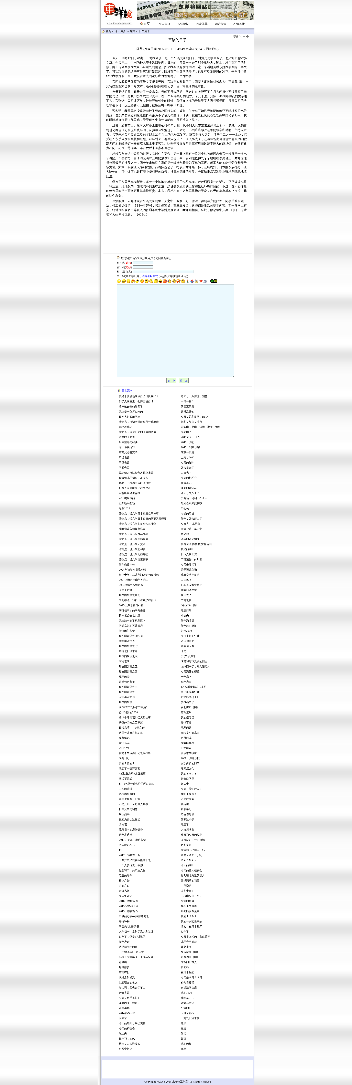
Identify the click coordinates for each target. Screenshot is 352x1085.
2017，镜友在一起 (130, 855)
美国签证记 (125, 896)
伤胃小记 (186, 483)
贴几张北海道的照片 (193, 875)
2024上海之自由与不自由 (133, 579)
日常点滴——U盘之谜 (132, 727)
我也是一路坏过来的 (131, 411)
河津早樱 (124, 1008)
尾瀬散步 (124, 967)
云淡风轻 (124, 890)
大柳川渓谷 (187, 829)
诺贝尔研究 (187, 641)
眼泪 (183, 1033)
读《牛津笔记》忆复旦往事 (135, 717)
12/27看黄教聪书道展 (193, 687)
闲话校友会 (187, 799)
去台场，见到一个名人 (194, 498)
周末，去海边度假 (129, 1043)
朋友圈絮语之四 (128, 671)
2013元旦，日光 (190, 437)
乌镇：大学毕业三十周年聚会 (136, 957)
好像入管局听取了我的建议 (135, 488)
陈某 (132, 31)
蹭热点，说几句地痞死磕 (133, 554)
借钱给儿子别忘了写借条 (133, 478)
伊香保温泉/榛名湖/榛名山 (196, 544)
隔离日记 (124, 758)
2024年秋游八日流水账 (132, 569)
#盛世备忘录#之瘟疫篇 (132, 773)
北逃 (183, 651)
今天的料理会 (127, 1028)
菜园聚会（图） (190, 952)
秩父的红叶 (187, 549)
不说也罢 (124, 457)
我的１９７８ (189, 773)
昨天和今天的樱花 (191, 834)
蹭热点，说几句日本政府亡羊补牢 (139, 513)
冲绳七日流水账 (128, 651)
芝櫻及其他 (187, 411)
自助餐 (185, 967)
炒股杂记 (186, 809)
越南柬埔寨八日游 (129, 799)
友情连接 (239, 23)
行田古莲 (124, 992)
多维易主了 (187, 702)
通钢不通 (186, 722)
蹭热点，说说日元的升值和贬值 (137, 432)
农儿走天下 (187, 890)
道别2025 (124, 508)
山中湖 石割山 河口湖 (131, 952)
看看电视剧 (187, 743)
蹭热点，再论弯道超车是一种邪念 (139, 421)
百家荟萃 (202, 23)
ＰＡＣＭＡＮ (189, 860)
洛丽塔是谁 (187, 814)
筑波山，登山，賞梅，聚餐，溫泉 (201, 427)
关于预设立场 (189, 569)
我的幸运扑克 (127, 641)
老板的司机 (187, 513)
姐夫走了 (186, 783)
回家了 (123, 1018)
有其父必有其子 (128, 452)
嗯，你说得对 (127, 447)
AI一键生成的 (127, 498)
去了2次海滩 (188, 656)
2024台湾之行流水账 (131, 585)
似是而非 (186, 738)
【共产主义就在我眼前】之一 (136, 860)
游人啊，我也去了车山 (132, 987)
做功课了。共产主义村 (132, 870)
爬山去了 (186, 595)
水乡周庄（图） (190, 957)
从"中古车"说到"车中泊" (133, 707)
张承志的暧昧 (189, 753)
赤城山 (123, 962)
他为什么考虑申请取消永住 (135, 483)
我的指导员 (187, 717)
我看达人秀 (187, 646)
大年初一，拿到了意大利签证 (136, 931)
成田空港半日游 (190, 574)
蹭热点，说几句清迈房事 (133, 559)
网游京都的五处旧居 (131, 625)
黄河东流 (124, 743)
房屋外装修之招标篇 (131, 732)
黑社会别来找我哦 (191, 503)
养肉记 (123, 824)
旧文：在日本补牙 (191, 926)
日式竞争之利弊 (128, 809)
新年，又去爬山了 (191, 518)
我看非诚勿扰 (189, 590)
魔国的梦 (124, 676)
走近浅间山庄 (189, 987)
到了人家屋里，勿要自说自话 (136, 401)
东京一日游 (187, 452)
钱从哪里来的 (127, 794)
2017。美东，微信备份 (132, 839)
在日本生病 (187, 972)
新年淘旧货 (187, 620)
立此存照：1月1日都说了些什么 (137, 600)
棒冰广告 (124, 880)
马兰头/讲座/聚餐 (129, 926)
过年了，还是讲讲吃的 (132, 936)
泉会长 (185, 508)
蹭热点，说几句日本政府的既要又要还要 (143, 518)
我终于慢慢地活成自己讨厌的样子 (139, 396)
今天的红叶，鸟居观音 (132, 1023)
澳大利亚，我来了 (129, 1003)
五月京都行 (187, 1013)
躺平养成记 (125, 427)
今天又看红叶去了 (191, 788)
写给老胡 (124, 661)
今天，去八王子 (190, 493)
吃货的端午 (125, 875)
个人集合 (164, 23)
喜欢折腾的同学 (190, 763)
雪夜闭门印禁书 (128, 630)
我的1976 (186, 992)
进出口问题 (187, 778)
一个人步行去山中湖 (131, 865)
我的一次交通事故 (191, 921)
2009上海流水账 (190, 758)
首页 (108, 31)
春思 (183, 1028)
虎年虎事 (186, 681)
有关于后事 (125, 590)
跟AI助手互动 (127, 503)
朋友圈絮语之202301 (131, 636)
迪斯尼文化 (187, 768)
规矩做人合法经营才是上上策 (136, 472)
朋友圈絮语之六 (128, 656)
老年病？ (186, 676)
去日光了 (186, 472)
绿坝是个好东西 (190, 732)
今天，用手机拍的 (129, 998)
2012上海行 (188, 442)
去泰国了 (186, 432)
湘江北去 (124, 748)
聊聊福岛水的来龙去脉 (132, 610)
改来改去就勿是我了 (131, 406)
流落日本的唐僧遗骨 (131, 829)
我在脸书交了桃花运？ (132, 620)
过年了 (185, 931)
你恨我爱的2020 (128, 712)
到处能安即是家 (190, 911)
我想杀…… (188, 998)
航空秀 (123, 1033)
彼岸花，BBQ (127, 1038)
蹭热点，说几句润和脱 (132, 549)
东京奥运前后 (127, 697)
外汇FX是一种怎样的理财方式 (136, 783)
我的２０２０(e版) (191, 855)
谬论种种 (124, 921)
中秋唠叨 (186, 885)
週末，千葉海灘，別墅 (194, 396)
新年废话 (124, 941)
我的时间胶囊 (127, 437)
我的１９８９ (189, 916)
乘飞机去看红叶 (190, 692)
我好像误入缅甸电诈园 (132, 529)
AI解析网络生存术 (129, 493)
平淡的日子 (187, 1008)
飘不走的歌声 (189, 906)
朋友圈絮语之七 (128, 646)
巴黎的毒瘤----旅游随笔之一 (135, 916)
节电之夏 (186, 600)
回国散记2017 (127, 845)
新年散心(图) (188, 625)
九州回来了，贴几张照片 (195, 666)
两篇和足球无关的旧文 (194, 661)
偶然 (183, 1048)
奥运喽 (185, 804)
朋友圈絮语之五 (128, 666)
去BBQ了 (186, 579)
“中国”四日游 (189, 605)
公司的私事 (187, 901)
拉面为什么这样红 (129, 819)
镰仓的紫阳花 (189, 488)
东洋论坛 (183, 23)
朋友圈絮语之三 (128, 687)
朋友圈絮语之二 (128, 692)
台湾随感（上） (190, 697)
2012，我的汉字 (190, 447)
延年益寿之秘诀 (128, 442)
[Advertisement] (177, 241)
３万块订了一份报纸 (193, 839)
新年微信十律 (127, 564)
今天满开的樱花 (190, 671)
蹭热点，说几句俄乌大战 (133, 534)
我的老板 (186, 1043)
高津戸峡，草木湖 (191, 529)
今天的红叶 (187, 462)
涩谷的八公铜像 (190, 539)
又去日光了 (187, 467)
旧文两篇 (186, 748)
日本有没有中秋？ (191, 585)
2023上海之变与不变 (131, 605)
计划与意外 (187, 1003)
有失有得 (124, 972)
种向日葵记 (187, 982)
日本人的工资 (189, 554)
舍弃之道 (124, 885)
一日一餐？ (187, 401)
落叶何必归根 (127, 681)
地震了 (185, 824)
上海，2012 (188, 457)
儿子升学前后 (189, 941)
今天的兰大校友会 (191, 870)
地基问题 (186, 727)
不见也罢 (124, 462)
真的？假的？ (127, 763)
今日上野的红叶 (190, 636)
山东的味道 (125, 788)
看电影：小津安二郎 (193, 850)
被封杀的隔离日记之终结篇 (135, 753)
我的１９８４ (189, 794)
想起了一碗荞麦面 (129, 768)
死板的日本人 (189, 962)
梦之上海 (186, 947)
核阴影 (185, 534)
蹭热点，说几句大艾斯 (132, 544)
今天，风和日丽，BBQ (194, 416)
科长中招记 (125, 1048)
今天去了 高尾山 (190, 523)
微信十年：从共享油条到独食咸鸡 (139, 574)
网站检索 (220, 23)
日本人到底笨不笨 (129, 416)
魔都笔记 (124, 738)
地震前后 (186, 610)
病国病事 (124, 814)
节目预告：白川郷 (191, 559)
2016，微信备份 (128, 901)
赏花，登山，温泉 (191, 421)
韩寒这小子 (187, 819)
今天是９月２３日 (191, 977)
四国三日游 (187, 406)
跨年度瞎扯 (125, 834)
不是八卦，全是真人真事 (133, 804)
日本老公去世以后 (129, 615)
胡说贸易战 (125, 778)
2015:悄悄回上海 (129, 906)
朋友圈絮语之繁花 (129, 595)
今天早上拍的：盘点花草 (195, 936)
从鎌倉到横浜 (127, 977)
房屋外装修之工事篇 (131, 722)
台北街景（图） (190, 707)
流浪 (183, 1023)
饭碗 (183, 1038)
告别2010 (186, 630)
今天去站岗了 (189, 564)
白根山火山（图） (191, 896)
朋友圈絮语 (125, 702)
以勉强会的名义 (128, 982)
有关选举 (186, 712)
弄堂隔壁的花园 (190, 880)
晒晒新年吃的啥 (128, 947)
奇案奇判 (186, 845)
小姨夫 (185, 615)
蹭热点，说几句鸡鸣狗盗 (133, 539)
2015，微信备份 (128, 911)
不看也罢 (124, 467)
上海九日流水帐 (190, 1018)
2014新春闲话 (127, 1013)
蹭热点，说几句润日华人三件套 (137, 523)
